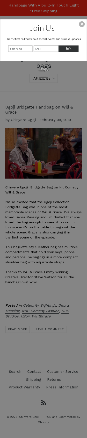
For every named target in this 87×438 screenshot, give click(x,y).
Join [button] (68, 49)
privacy (43, 78)
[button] (82, 24)
